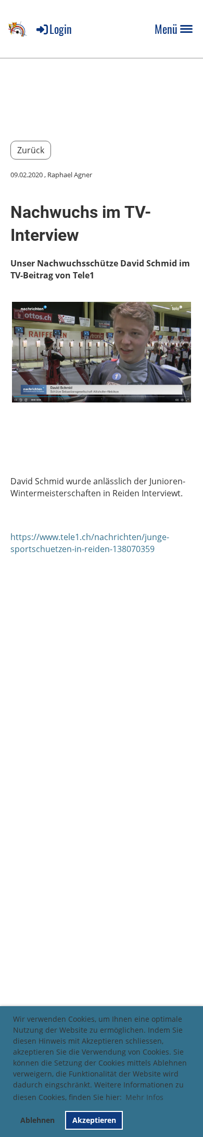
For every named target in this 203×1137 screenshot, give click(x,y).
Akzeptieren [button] (94, 1120)
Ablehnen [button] (37, 1120)
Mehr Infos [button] (144, 1097)
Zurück (30, 150)
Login (60, 28)
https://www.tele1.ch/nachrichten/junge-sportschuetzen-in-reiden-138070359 (89, 542)
